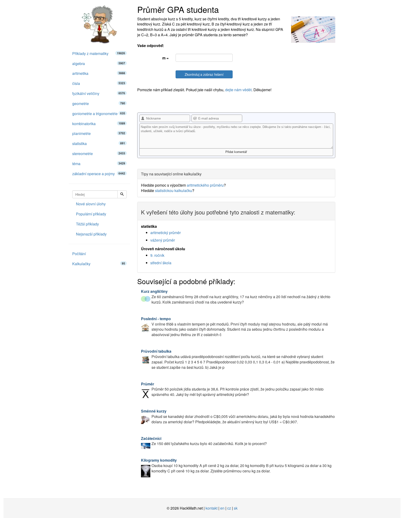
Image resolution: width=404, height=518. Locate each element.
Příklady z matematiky (98, 53)
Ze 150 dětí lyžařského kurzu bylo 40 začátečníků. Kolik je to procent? (204, 441)
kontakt (211, 508)
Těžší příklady (87, 224)
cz (229, 508)
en (222, 508)
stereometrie (98, 153)
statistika (98, 143)
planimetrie (98, 133)
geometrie (98, 103)
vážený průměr (162, 240)
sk (236, 508)
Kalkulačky (98, 263)
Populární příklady (91, 214)
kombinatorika (98, 123)
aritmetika (98, 73)
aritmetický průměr (165, 232)
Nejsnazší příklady (91, 234)
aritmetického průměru (205, 185)
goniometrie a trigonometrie (98, 113)
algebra (98, 63)
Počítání (79, 253)
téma (98, 163)
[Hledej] (122, 194)
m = (165, 58)
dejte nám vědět (238, 89)
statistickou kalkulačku (173, 190)
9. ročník (157, 255)
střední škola (160, 262)
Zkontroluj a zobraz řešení (204, 74)
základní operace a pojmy (98, 173)
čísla (98, 83)
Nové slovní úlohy (91, 203)
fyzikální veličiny (98, 93)
